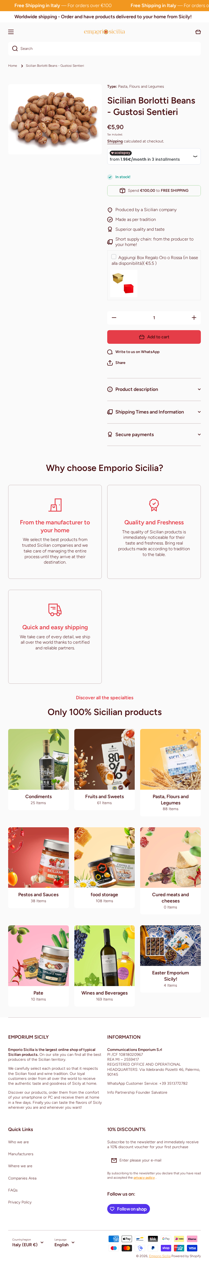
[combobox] (104, 49)
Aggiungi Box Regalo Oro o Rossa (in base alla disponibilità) (155, 260)
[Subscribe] (194, 1160)
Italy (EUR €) (25, 1244)
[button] (116, 363)
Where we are (20, 1166)
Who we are (18, 1142)
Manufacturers (20, 1154)
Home (12, 66)
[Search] (13, 49)
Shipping (115, 141)
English (61, 1244)
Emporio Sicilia (160, 1256)
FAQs (13, 1190)
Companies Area (22, 1178)
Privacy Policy (20, 1202)
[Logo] (104, 31)
